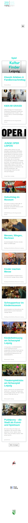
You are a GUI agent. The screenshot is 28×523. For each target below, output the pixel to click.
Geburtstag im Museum (11, 198)
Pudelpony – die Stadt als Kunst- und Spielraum (13, 422)
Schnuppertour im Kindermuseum (14, 304)
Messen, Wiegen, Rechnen (13, 236)
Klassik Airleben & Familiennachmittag (14, 78)
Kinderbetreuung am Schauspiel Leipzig (13, 340)
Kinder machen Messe (12, 270)
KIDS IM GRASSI (13, 105)
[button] (23, 26)
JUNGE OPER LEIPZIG (11, 144)
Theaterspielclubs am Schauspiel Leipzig (13, 383)
